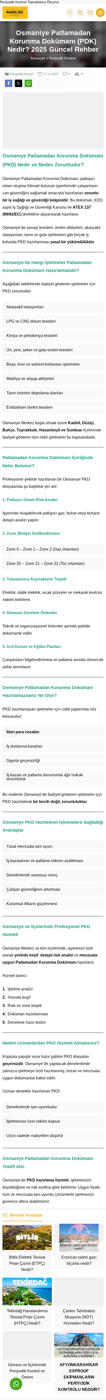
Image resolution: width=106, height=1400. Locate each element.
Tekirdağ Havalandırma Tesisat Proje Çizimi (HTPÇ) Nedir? (27, 1317)
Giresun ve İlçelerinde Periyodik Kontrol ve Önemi (27, 1371)
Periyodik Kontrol (62, 58)
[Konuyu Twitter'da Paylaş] (18, 83)
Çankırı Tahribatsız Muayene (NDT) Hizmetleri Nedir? (79, 1317)
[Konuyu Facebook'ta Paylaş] (8, 83)
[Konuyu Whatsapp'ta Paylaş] (28, 83)
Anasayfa (38, 58)
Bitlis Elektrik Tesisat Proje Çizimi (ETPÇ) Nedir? (27, 1263)
